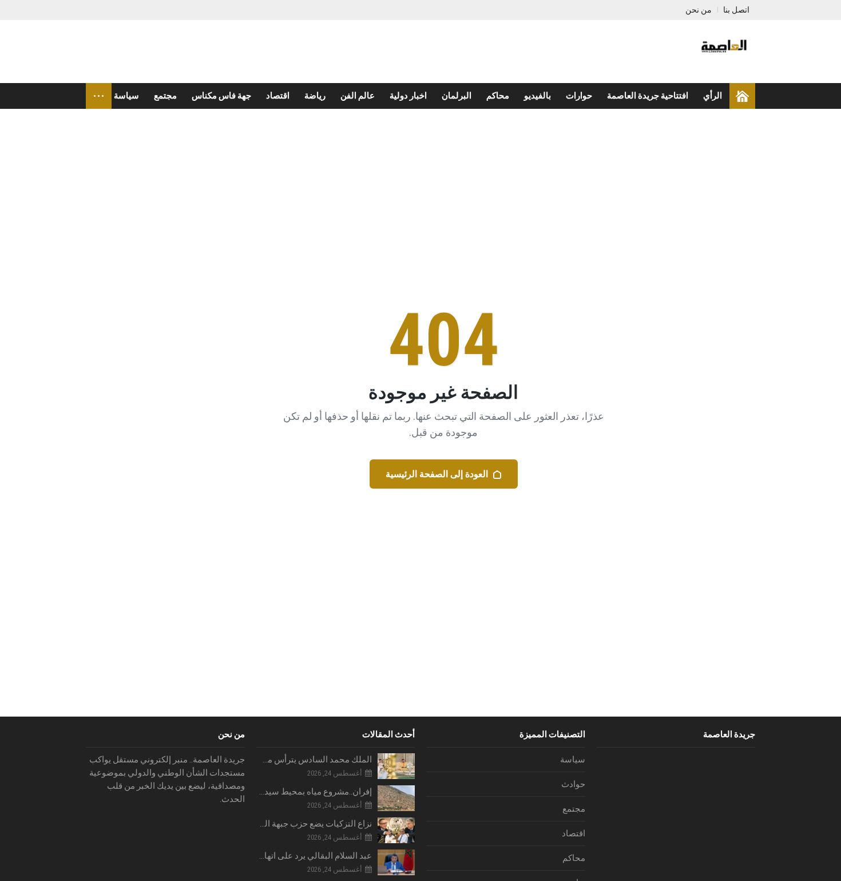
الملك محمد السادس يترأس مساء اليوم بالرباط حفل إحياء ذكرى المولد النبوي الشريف (314, 759)
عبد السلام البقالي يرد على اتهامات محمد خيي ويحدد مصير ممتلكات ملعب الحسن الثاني (314, 856)
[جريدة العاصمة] (722, 52)
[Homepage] (742, 96)
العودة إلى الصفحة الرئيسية (437, 474)
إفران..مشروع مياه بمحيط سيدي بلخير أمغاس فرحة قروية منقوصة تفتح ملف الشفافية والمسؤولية (314, 791)
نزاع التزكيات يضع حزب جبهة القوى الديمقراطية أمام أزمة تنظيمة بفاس (314, 824)
